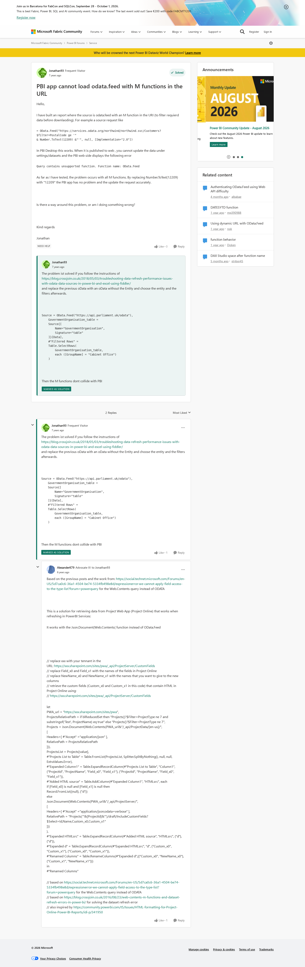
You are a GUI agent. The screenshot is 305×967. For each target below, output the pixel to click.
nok (229, 229)
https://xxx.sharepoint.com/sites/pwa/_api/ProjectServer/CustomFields (104, 666)
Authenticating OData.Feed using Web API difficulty (238, 189)
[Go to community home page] (56, 31)
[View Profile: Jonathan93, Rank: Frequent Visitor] (42, 73)
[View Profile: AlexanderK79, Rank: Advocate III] (51, 569)
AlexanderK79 (65, 567)
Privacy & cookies (224, 949)
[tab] (234, 157)
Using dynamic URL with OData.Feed (237, 223)
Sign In (268, 31)
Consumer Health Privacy (85, 958)
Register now (26, 17)
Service (93, 43)
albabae (236, 197)
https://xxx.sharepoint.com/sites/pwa (90, 712)
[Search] (242, 31)
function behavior (223, 239)
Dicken (231, 245)
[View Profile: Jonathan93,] (46, 264)
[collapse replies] (32, 424)
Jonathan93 (56, 71)
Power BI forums (76, 43)
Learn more (193, 53)
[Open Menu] (271, 43)
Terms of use (247, 949)
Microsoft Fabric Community (46, 43)
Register (254, 31)
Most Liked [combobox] (182, 413)
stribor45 (237, 261)
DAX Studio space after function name (238, 256)
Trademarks (266, 949)
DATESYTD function (224, 207)
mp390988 (234, 213)
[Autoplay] (228, 157)
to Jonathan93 (101, 567)
